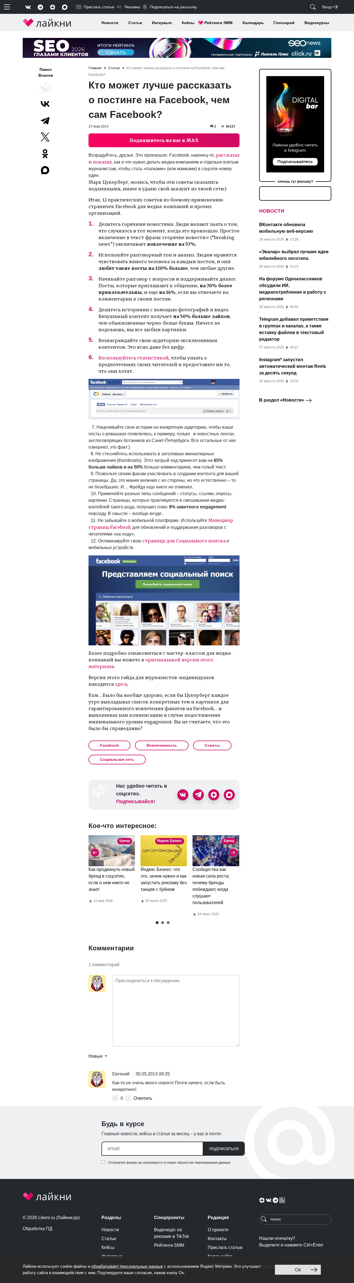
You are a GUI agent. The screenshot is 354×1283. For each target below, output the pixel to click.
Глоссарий (284, 22)
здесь (121, 684)
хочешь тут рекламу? (295, 181)
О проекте (218, 1229)
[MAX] (45, 170)
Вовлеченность (162, 745)
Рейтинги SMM (218, 22)
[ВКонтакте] (45, 103)
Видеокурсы (316, 22)
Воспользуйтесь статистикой (133, 358)
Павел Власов (45, 72)
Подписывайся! (135, 801)
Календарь (253, 22)
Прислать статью (225, 1247)
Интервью (162, 22)
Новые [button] (96, 1056)
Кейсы (188, 22)
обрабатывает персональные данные (127, 1266)
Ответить (143, 1098)
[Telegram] (45, 120)
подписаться (224, 1148)
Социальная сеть (117, 759)
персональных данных (212, 1163)
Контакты (217, 1238)
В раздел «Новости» (282, 400)
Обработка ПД (37, 1228)
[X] (45, 137)
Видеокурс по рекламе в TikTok (171, 1233)
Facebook (109, 745)
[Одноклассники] (45, 153)
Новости (109, 22)
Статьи (135, 22)
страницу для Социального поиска (183, 541)
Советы (212, 745)
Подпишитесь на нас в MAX (164, 140)
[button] (157, 922)
